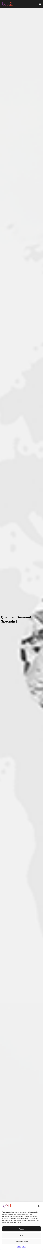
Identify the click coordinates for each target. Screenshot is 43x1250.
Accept (21, 1229)
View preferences (21, 1241)
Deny (21, 1235)
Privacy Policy (21, 1247)
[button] (39, 1206)
